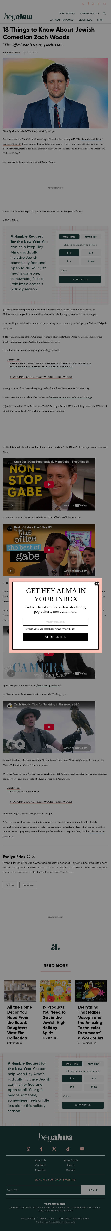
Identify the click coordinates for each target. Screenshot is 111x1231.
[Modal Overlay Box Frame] (55, 615)
